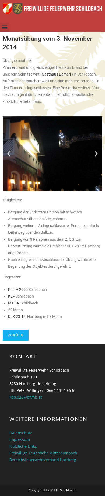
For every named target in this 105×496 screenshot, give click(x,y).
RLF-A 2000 (18, 289)
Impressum (19, 439)
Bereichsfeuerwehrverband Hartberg (42, 459)
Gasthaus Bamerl (56, 74)
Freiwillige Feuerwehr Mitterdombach (43, 453)
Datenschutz (20, 432)
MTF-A (13, 303)
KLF (11, 296)
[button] (4, 27)
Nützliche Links (23, 446)
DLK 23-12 (17, 316)
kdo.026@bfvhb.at (25, 397)
